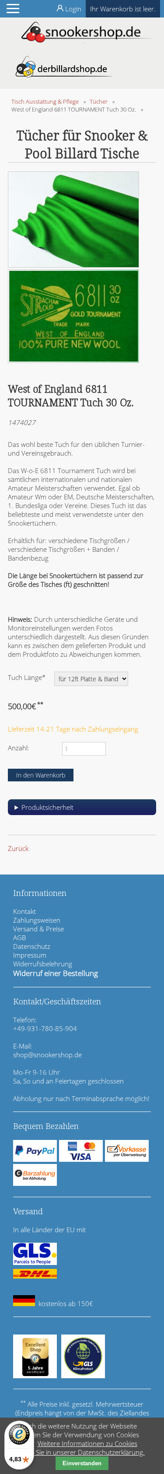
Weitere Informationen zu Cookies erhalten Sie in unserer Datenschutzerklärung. (77, 1448)
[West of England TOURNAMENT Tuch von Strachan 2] (73, 265)
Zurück (18, 848)
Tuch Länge (26, 677)
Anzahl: (18, 747)
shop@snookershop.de (47, 1054)
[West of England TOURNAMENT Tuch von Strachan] (73, 360)
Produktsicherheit (47, 807)
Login (73, 8)
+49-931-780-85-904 (45, 1028)
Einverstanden (82, 1463)
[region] (82, 810)
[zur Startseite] (87, 40)
